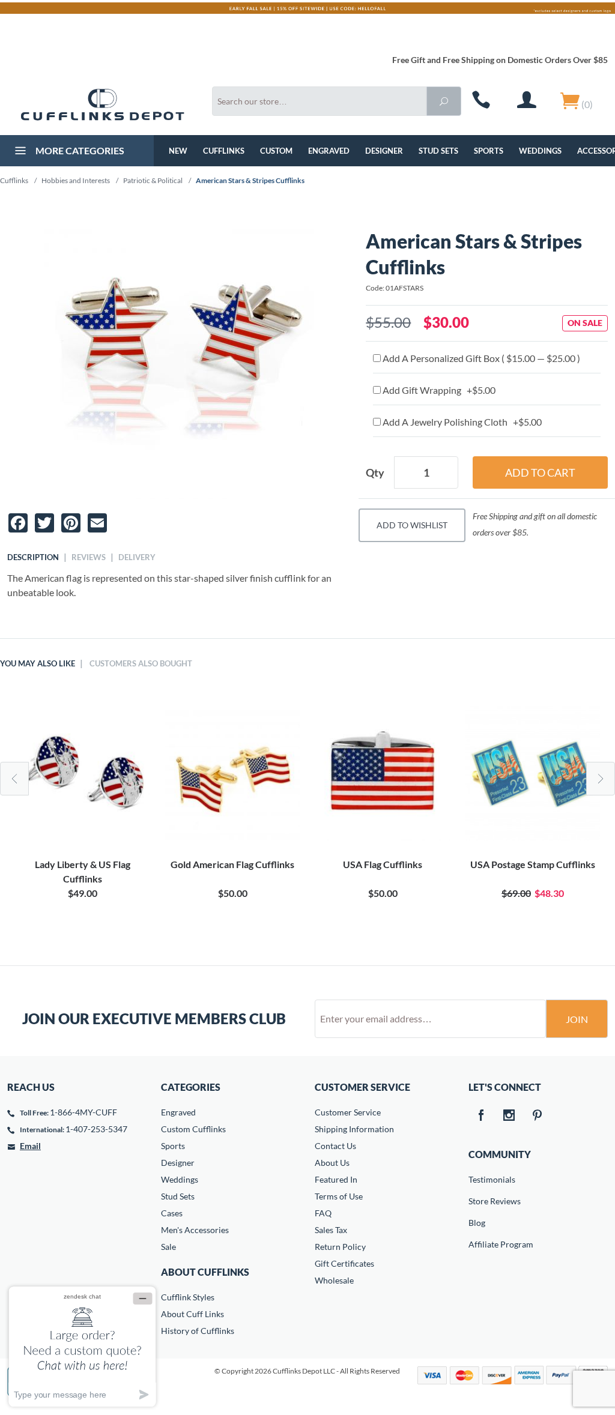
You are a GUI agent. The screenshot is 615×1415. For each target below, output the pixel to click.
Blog (476, 1222)
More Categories (79, 150)
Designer (384, 150)
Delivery (137, 557)
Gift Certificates (344, 1263)
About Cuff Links (192, 1314)
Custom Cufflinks (193, 1129)
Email (30, 1146)
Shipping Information (354, 1129)
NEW (178, 150)
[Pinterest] (537, 1116)
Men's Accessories (195, 1230)
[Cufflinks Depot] (102, 104)
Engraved (329, 150)
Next (600, 778)
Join (577, 1019)
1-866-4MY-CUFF (83, 1112)
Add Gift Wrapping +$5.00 (438, 390)
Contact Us (335, 1146)
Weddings (540, 150)
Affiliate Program (476, 1244)
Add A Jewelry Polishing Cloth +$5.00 (461, 421)
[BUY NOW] (82, 773)
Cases (172, 1213)
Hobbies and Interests (75, 180)
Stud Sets (438, 150)
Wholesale (334, 1280)
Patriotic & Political (153, 180)
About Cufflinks (205, 1272)
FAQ (323, 1213)
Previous (14, 778)
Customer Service (348, 1112)
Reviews (88, 557)
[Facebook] (480, 1116)
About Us (332, 1162)
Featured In (336, 1179)
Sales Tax (331, 1230)
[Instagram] (509, 1116)
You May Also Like (37, 663)
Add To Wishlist (412, 525)
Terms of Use (339, 1196)
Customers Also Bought (140, 663)
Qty (375, 472)
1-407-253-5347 (96, 1129)
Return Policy (340, 1247)
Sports (488, 150)
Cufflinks (223, 150)
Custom (276, 150)
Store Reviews (476, 1201)
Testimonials (476, 1179)
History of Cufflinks (197, 1331)
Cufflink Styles (187, 1297)
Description (33, 557)
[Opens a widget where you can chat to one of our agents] (82, 1346)
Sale (168, 1247)
